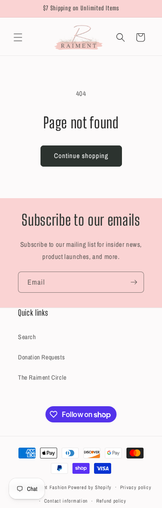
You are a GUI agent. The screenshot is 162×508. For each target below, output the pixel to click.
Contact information (66, 501)
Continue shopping (81, 155)
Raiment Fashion (48, 487)
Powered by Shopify (90, 487)
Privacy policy (136, 487)
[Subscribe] (134, 282)
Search (27, 337)
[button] (18, 37)
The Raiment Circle (42, 377)
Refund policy (111, 501)
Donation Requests (41, 357)
